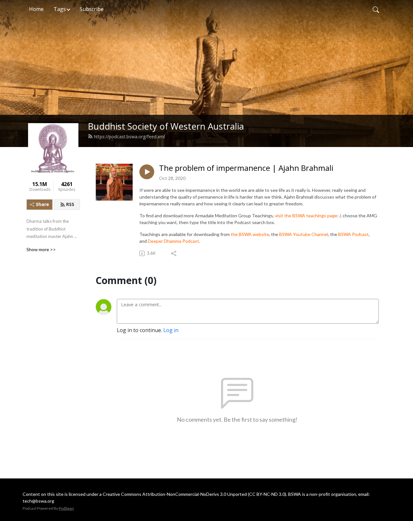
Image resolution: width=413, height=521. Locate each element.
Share (42, 204)
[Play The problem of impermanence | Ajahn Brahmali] (146, 171)
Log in (170, 330)
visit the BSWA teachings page (306, 215)
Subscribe (92, 9)
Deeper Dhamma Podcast (173, 241)
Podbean (66, 508)
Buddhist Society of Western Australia (166, 126)
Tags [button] (60, 9)
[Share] (174, 253)
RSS (70, 204)
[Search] (376, 9)
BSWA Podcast (353, 234)
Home (36, 9)
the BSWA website (250, 234)
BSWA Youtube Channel (303, 234)
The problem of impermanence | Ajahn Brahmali (246, 168)
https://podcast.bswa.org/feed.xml (129, 136)
